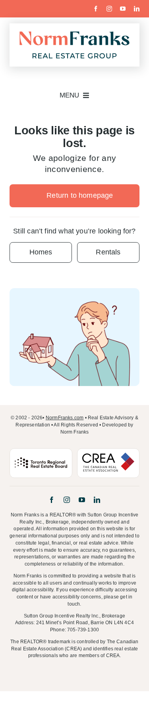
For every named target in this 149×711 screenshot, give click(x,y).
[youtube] (123, 8)
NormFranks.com (65, 417)
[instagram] (109, 8)
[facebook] (96, 8)
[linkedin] (136, 8)
